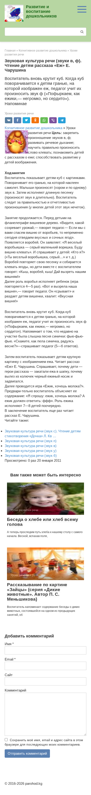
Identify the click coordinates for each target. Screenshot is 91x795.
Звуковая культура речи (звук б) (31, 456)
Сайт (9, 675)
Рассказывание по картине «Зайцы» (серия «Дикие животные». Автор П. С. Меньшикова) (37, 592)
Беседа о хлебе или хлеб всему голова (42, 522)
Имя (9, 644)
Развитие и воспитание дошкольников (41, 11)
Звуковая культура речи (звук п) (30, 441)
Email (10, 659)
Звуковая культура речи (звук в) (30, 446)
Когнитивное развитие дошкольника (33, 128)
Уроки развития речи (19, 113)
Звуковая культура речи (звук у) (30, 451)
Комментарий (15, 690)
